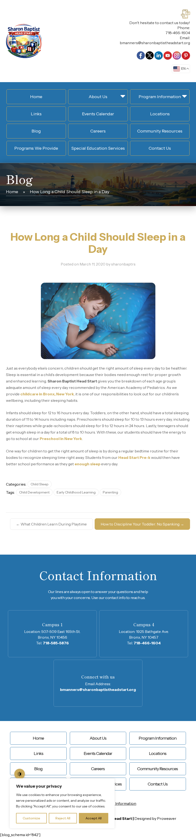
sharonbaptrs (123, 264)
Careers (98, 131)
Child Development (34, 492)
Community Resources (159, 131)
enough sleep (87, 463)
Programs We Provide (36, 148)
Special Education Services (98, 148)
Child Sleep (40, 484)
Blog (36, 131)
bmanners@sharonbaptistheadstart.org (155, 42)
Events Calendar (98, 114)
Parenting (110, 492)
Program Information (160, 96)
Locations (160, 114)
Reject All (62, 818)
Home (36, 96)
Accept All (94, 818)
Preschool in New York (61, 438)
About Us (98, 96)
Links (36, 114)
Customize (31, 818)
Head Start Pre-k (134, 457)
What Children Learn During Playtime (51, 524)
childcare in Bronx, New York (47, 394)
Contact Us (160, 148)
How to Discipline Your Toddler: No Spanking (142, 524)
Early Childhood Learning (76, 492)
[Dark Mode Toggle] (19, 774)
